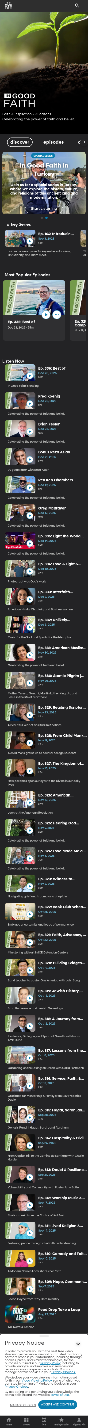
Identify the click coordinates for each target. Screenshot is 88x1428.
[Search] (77, 5)
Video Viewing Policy (37, 1380)
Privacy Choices (16, 1386)
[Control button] (78, 1344)
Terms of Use (59, 1395)
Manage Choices (23, 1405)
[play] (29, 241)
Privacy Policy (50, 1363)
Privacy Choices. (63, 1372)
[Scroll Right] (84, 142)
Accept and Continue (57, 1404)
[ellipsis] (56, 314)
